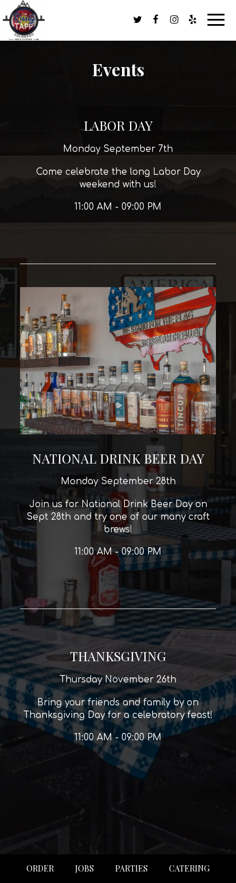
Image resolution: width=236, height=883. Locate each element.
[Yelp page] (192, 19)
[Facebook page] (156, 19)
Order (40, 868)
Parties (131, 868)
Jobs (84, 868)
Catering (189, 868)
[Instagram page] (174, 19)
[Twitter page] (137, 19)
